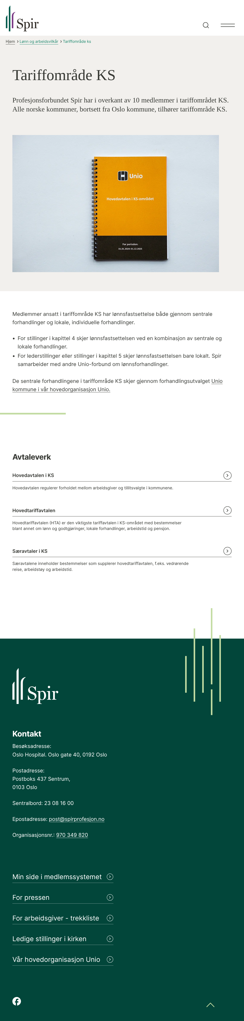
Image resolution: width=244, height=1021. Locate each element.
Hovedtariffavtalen (33, 510)
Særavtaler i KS (29, 551)
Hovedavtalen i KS (33, 475)
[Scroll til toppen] (210, 1005)
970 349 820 (72, 835)
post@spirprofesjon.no (76, 819)
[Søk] (205, 18)
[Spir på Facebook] (16, 1002)
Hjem (10, 41)
